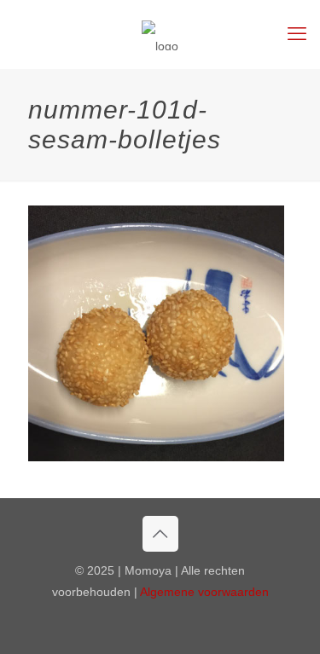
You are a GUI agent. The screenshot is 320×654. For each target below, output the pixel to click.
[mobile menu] (296, 34)
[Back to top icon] (160, 534)
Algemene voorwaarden (204, 592)
